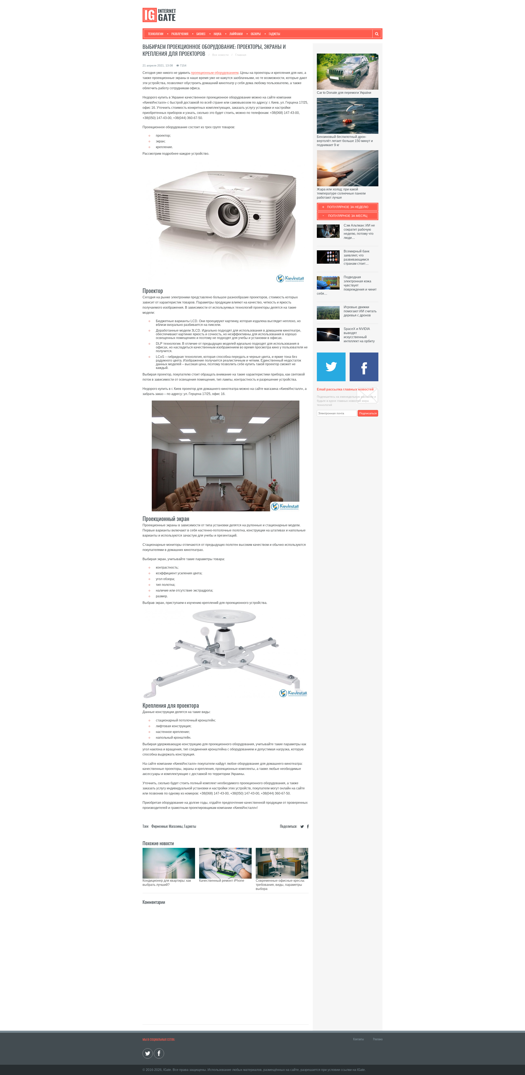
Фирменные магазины (167, 826)
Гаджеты (274, 34)
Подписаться (368, 413)
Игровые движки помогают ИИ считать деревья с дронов (360, 311)
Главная (240, 54)
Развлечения (179, 34)
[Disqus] (226, 960)
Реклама (377, 1039)
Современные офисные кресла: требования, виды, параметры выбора (280, 885)
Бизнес (200, 34)
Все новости (220, 54)
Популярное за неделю (347, 207)
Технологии (155, 34)
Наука (217, 34)
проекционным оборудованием (215, 72)
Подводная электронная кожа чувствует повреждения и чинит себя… (347, 285)
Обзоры (256, 34)
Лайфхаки (236, 34)
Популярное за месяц (347, 216)
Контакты (358, 1039)
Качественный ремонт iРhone (221, 880)
